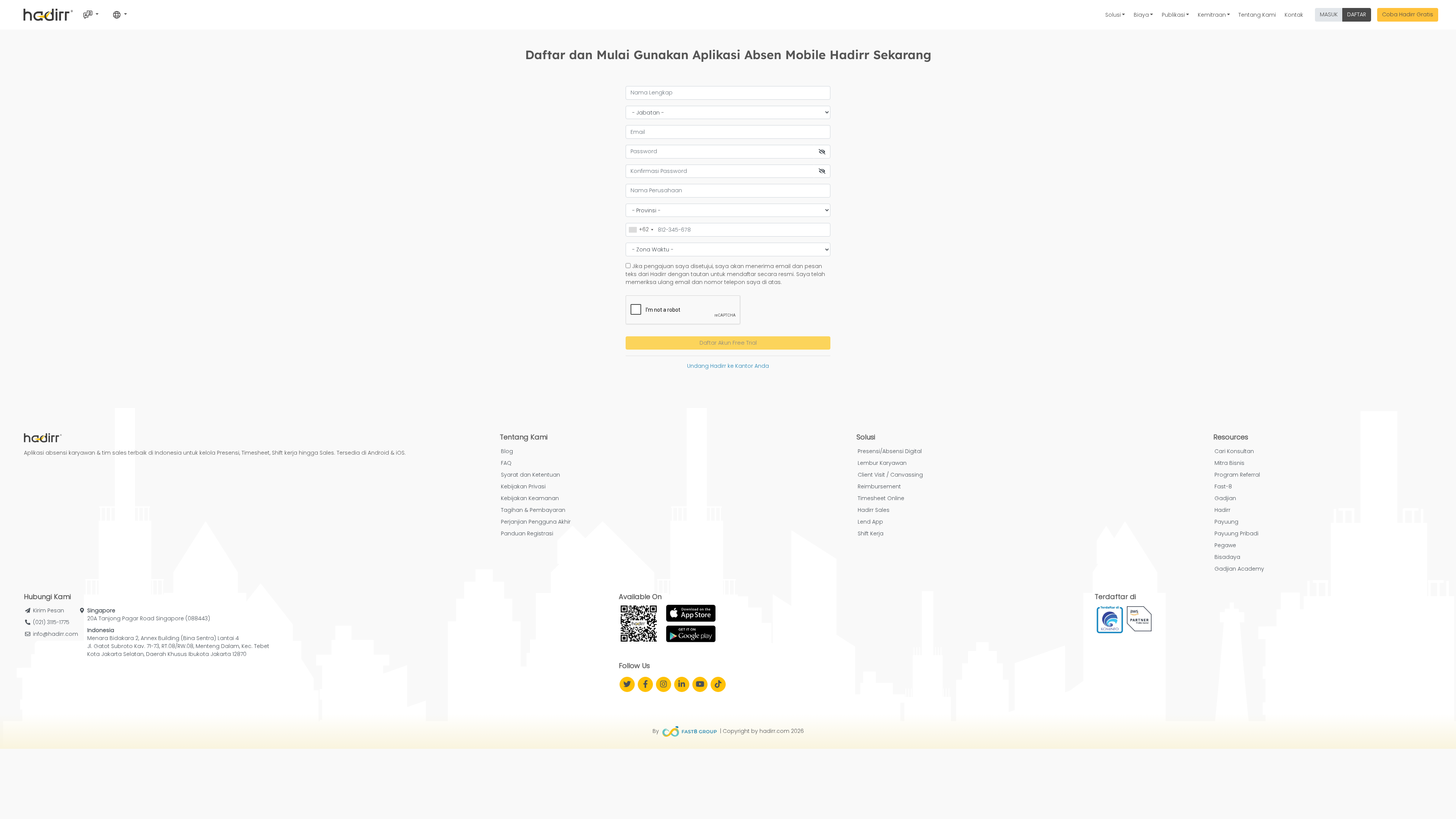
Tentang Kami (1257, 15)
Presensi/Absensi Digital (890, 451)
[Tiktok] (718, 684)
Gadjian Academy (1239, 569)
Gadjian (1225, 498)
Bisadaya (1227, 557)
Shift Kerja (870, 533)
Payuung (1226, 522)
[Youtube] (700, 684)
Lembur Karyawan (882, 463)
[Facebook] (645, 684)
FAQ (506, 463)
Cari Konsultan (1234, 451)
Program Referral (1237, 475)
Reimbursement (879, 486)
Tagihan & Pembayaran (533, 510)
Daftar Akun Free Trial (728, 343)
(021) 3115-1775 (51, 622)
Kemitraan (1212, 15)
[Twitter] (627, 684)
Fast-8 (1223, 486)
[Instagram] (663, 684)
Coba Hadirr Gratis (1407, 14)
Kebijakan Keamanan (530, 498)
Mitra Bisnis (1229, 463)
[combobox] (641, 229)
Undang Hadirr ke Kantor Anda (728, 366)
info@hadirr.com (55, 634)
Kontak (1294, 15)
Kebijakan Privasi (523, 486)
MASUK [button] (1329, 14)
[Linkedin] (681, 684)
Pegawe (1225, 545)
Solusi (1113, 15)
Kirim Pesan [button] (48, 610)
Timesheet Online (881, 498)
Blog (507, 451)
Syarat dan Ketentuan (530, 475)
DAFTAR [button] (1356, 14)
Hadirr (1222, 510)
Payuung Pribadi (1236, 533)
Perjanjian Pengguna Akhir (536, 522)
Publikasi (1173, 15)
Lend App (870, 522)
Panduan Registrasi (527, 533)
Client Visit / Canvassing (890, 475)
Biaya (1141, 15)
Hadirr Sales (874, 510)
